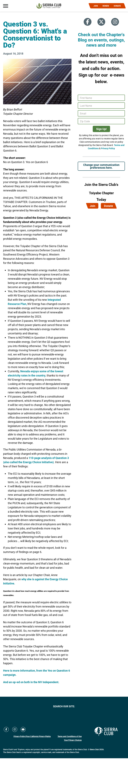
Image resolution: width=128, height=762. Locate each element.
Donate (108, 206)
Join (92, 206)
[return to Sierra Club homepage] (106, 731)
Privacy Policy (108, 148)
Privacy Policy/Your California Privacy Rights (32, 736)
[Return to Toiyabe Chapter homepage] (48, 6)
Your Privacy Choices (73, 740)
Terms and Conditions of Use (70, 736)
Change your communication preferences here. (101, 166)
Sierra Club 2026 (97, 749)
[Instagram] (115, 22)
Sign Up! (101, 129)
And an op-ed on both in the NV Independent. (31, 682)
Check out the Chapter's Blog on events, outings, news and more (101, 39)
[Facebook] (87, 22)
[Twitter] (101, 22)
